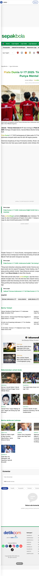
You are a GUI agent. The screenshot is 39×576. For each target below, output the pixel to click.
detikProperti (30, 553)
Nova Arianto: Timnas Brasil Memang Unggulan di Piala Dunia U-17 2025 (15, 317)
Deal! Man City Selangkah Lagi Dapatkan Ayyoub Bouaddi (6, 459)
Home (8, 43)
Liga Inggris (15, 43)
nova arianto (22, 299)
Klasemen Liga (31, 47)
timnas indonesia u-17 (9, 299)
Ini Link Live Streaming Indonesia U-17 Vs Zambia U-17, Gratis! (15, 323)
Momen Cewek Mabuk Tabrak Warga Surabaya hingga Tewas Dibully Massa (10, 388)
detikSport (29, 546)
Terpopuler (6, 47)
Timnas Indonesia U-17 (15, 128)
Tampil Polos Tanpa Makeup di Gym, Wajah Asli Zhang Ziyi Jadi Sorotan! (10, 410)
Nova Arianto (13, 273)
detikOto (29, 551)
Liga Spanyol (33, 43)
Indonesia (23, 216)
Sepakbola (4, 66)
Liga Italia (24, 43)
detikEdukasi (30, 537)
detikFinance (30, 540)
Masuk (35, 2)
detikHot (29, 544)
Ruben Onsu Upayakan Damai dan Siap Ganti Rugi (24, 436)
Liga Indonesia (13, 66)
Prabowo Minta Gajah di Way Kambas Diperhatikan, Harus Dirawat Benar (7, 437)
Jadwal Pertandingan (18, 47)
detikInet (29, 542)
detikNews (29, 535)
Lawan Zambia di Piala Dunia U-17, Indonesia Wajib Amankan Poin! (14, 312)
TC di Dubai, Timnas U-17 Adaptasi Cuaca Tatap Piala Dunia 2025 (15, 328)
